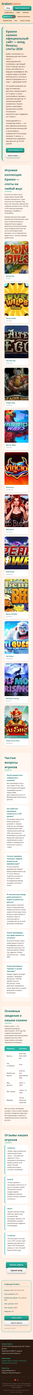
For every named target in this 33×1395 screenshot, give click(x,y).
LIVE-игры (26, 12)
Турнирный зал (8, 16)
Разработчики (7, 20)
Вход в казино (13, 155)
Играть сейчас (17, 1318)
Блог (16, 20)
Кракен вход (16, 1270)
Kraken (11, 4)
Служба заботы (9, 12)
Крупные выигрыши (24, 16)
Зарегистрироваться (22, 8)
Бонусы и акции (25, 20)
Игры (18, 12)
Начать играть (16, 1265)
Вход (8, 8)
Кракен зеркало (16, 1323)
